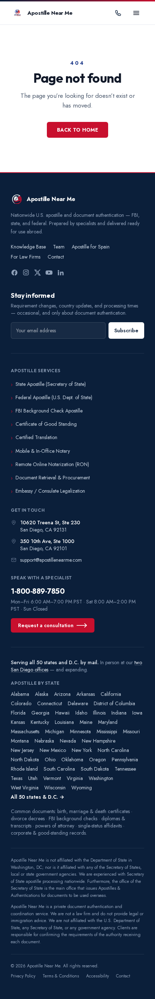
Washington (101, 778)
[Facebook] (14, 272)
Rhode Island (24, 768)
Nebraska (44, 740)
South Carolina (59, 768)
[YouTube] (49, 272)
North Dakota (25, 759)
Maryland (108, 722)
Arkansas (85, 694)
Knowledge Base (28, 246)
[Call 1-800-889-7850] (118, 13)
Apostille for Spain (91, 246)
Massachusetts (25, 731)
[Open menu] (136, 13)
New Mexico (53, 750)
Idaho (81, 712)
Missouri (131, 731)
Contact (56, 256)
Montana (20, 740)
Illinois (99, 712)
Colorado (21, 703)
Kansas (18, 722)
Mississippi (107, 731)
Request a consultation (46, 625)
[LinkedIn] (60, 272)
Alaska (41, 694)
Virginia (75, 778)
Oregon (97, 759)
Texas (16, 778)
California (111, 694)
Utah (32, 778)
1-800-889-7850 (38, 592)
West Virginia (25, 787)
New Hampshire (98, 740)
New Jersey (22, 750)
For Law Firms (25, 256)
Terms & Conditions (61, 976)
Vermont (52, 778)
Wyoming (81, 787)
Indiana (119, 712)
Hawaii (62, 712)
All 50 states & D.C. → (37, 796)
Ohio (50, 759)
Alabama (20, 694)
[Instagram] (26, 272)
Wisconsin (55, 787)
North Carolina (113, 750)
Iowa (137, 712)
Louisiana (64, 722)
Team (59, 246)
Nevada (68, 740)
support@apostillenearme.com (51, 560)
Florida (18, 712)
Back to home (77, 129)
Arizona (62, 694)
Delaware (78, 703)
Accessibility (97, 976)
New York (82, 750)
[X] (37, 272)
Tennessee (125, 768)
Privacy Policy (23, 976)
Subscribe (126, 330)
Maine (86, 722)
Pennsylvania (125, 759)
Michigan (54, 731)
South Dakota (95, 768)
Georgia (40, 712)
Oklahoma (72, 759)
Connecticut (49, 703)
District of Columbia (114, 703)
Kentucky (40, 722)
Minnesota (80, 731)
